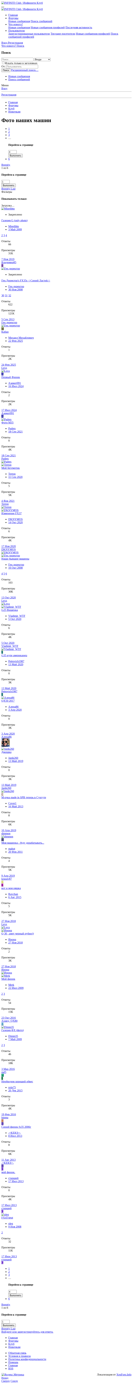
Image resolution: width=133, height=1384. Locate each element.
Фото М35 (7, 422)
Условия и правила (19, 1356)
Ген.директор (16, 286)
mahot (11, 848)
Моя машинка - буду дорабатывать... (22, 842)
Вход (4, 88)
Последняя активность (78, 27)
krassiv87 (6, 878)
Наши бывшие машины (15, 558)
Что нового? (15, 24)
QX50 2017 (8, 700)
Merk (11, 984)
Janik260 (13, 757)
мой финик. (8, 1172)
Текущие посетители (63, 33)
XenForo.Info (123, 1374)
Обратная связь (17, 1352)
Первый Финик (10, 377)
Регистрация (8, 94)
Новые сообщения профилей (48, 27)
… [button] (9, 137)
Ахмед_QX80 (9, 1020)
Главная (13, 15)
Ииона (12, 939)
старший (13, 1178)
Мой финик (8, 978)
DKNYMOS (15, 519)
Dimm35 (13, 1036)
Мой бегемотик (10, 467)
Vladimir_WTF (16, 615)
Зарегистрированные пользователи (29, 33)
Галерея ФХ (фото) (12, 1030)
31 (6, 295)
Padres (12, 428)
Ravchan (13, 894)
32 (9, 295)
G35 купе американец (14, 655)
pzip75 (12, 1087)
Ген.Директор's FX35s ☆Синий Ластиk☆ (25, 280)
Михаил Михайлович (21, 337)
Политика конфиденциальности (27, 1359)
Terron (12, 473)
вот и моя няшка (11, 888)
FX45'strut (7, 1217)
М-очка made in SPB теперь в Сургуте (23, 797)
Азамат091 (14, 383)
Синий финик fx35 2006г (16, 1126)
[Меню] (2, 6)
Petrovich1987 (16, 661)
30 (2, 295)
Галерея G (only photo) (14, 220)
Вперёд (5, 164)
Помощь (13, 1362)
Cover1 (12, 803)
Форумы (13, 18)
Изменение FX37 (11, 513)
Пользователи (16, 30)
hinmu (4, 1117)
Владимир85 (8, 262)
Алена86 (13, 706)
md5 (3, 1072)
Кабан (5, 331)
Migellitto (13, 226)
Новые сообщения (19, 21)
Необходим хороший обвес (17, 1081)
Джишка (6, 752)
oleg (10, 1223)
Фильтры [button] (6, 191)
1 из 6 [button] (4, 167)
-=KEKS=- (14, 1132)
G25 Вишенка (9, 610)
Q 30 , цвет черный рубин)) (17, 933)
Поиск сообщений (41, 21)
